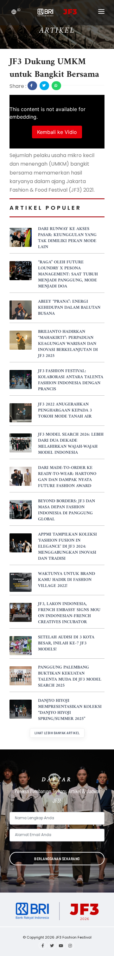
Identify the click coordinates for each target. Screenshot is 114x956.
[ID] (13, 13)
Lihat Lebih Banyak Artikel (57, 733)
